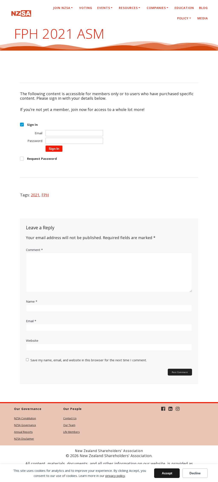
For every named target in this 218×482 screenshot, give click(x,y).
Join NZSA (61, 8)
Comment (34, 250)
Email (31, 321)
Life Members (71, 432)
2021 (35, 194)
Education (184, 8)
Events (103, 8)
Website (32, 340)
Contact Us (69, 418)
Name (31, 301)
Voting (85, 8)
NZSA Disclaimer (24, 439)
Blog (203, 8)
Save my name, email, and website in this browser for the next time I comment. (88, 360)
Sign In (54, 148)
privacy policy (115, 475)
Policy (182, 18)
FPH (45, 194)
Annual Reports (23, 432)
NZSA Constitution (25, 418)
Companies (156, 8)
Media (202, 18)
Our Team (69, 425)
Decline (195, 473)
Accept (167, 473)
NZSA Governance (25, 425)
